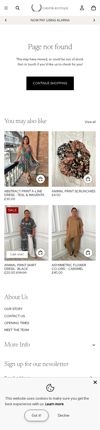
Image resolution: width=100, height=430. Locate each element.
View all (90, 122)
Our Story (13, 309)
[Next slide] (94, 20)
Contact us (14, 316)
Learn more (54, 403)
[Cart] (93, 8)
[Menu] (6, 8)
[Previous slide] (6, 20)
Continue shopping (50, 83)
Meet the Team (16, 330)
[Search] (17, 8)
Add (92, 179)
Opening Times (16, 323)
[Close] (95, 382)
